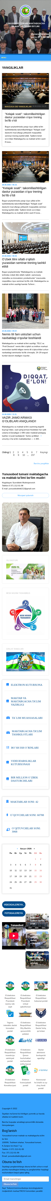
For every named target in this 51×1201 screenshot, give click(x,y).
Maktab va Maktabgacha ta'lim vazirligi (26, 701)
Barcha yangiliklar (41, 463)
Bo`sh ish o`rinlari (25, 747)
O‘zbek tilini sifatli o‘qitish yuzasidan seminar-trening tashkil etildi (24, 263)
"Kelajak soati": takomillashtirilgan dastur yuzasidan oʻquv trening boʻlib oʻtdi (25, 117)
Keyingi (44, 452)
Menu (3, 58)
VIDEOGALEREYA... (14, 905)
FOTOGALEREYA (14, 913)
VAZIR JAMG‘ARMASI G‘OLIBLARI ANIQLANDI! (19, 419)
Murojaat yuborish (25, 495)
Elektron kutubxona (26, 684)
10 (23, 455)
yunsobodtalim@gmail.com (19, 1156)
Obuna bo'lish (10, 1184)
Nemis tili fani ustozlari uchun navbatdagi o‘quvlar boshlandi (21, 336)
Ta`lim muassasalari (27, 717)
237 (33, 455)
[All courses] (25, 571)
